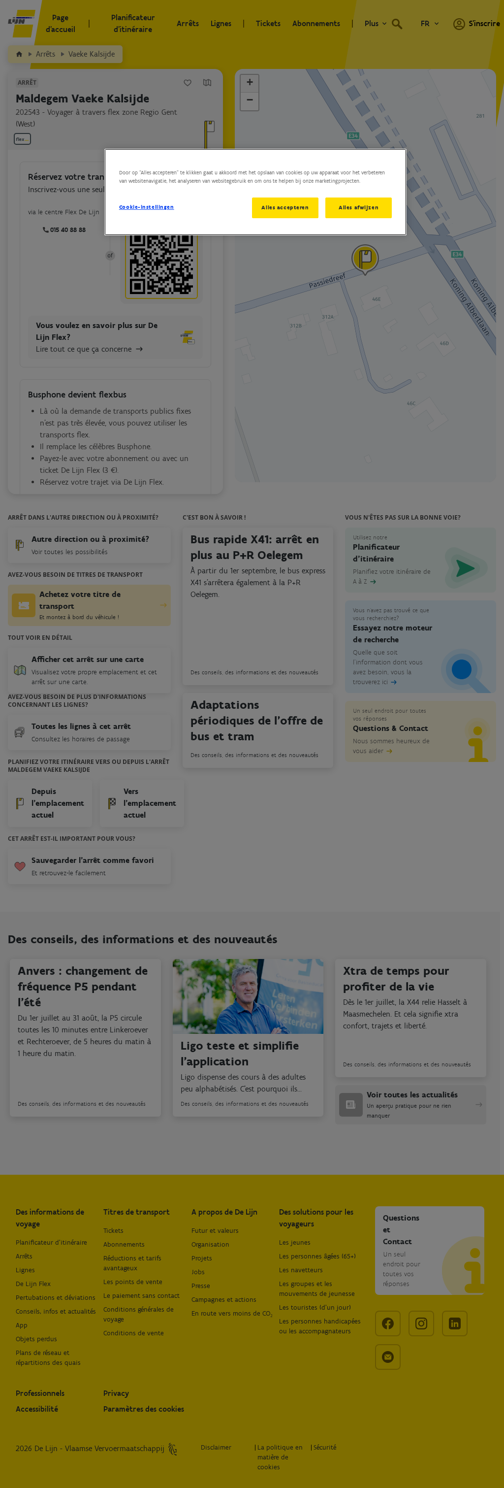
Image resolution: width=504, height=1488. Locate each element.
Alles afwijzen (358, 207)
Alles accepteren (285, 207)
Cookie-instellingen (146, 206)
